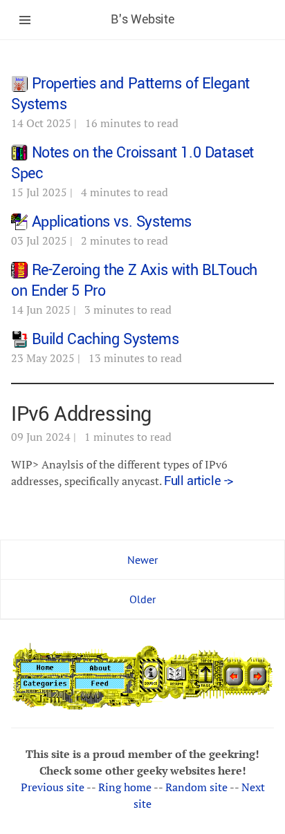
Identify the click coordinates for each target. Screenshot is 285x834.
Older (142, 599)
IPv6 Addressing (81, 414)
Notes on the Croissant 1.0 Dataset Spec (132, 163)
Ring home (124, 787)
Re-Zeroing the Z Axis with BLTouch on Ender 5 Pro (134, 280)
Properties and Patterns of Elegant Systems (130, 94)
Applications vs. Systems (112, 222)
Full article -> (198, 481)
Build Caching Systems (105, 339)
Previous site (52, 787)
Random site (196, 787)
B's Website (143, 19)
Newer (142, 560)
